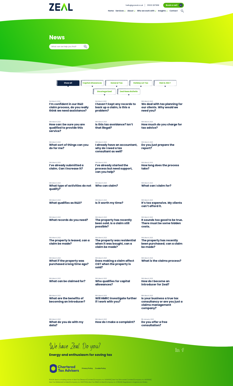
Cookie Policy (100, 368)
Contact (174, 10)
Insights (162, 10)
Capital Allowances (92, 83)
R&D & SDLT (165, 83)
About (130, 10)
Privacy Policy (87, 368)
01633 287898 (153, 5)
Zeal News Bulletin (129, 91)
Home (111, 10)
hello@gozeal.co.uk (134, 5)
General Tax (117, 83)
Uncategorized (104, 91)
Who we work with (145, 10)
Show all (68, 83)
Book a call (171, 5)
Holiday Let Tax (140, 83)
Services (120, 10)
